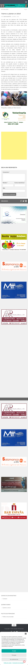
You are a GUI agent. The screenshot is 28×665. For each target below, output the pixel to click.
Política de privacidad (8, 616)
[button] (25, 633)
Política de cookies (8, 662)
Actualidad (4, 9)
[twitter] (23, 201)
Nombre (5, 182)
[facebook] (21, 201)
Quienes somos (7, 607)
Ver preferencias (14, 659)
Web (4, 188)
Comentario (6, 172)
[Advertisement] (14, 146)
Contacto (5, 598)
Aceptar (14, 651)
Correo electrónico (19, 182)
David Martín (7, 16)
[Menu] (26, 2)
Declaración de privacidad (18, 662)
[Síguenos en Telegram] (26, 201)
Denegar (14, 655)
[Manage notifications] (24, 661)
